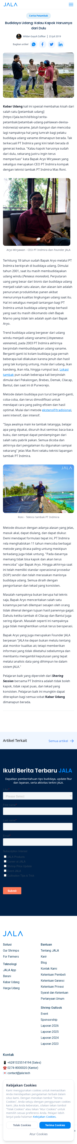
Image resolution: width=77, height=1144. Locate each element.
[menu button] (71, 5)
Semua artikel (58, 741)
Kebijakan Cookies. (44, 1116)
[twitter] (51, 44)
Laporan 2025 (50, 1032)
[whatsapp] (33, 44)
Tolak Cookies (22, 1125)
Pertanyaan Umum (52, 998)
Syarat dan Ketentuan (54, 992)
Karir (44, 956)
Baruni (7, 976)
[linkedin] (60, 44)
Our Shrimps (11, 950)
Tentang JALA (50, 950)
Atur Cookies (39, 1134)
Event (44, 1013)
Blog (44, 962)
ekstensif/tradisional (56, 410)
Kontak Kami (49, 968)
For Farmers (11, 956)
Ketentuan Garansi (52, 980)
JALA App (9, 970)
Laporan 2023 (50, 1044)
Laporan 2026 (50, 1025)
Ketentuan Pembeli (53, 974)
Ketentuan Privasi (52, 986)
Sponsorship (49, 1019)
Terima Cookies (55, 1125)
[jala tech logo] (10, 4)
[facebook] (42, 44)
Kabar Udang (11, 982)
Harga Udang (11, 988)
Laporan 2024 (50, 1038)
